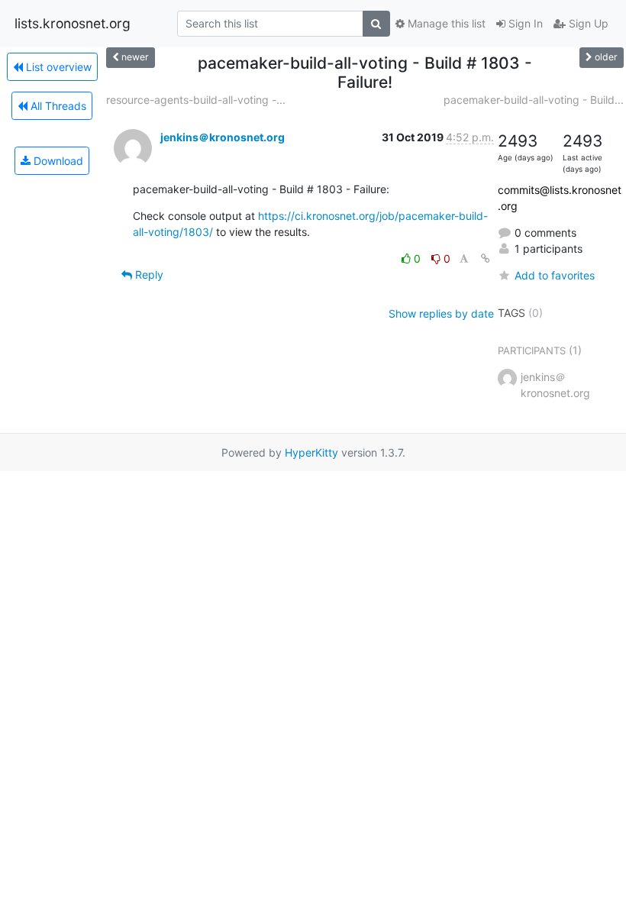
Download (57, 160)
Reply (147, 274)
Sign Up (587, 23)
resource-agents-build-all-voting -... (196, 99)
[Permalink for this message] (485, 258)
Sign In (524, 23)
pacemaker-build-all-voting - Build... (534, 99)
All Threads (56, 105)
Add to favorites (555, 275)
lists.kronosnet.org (73, 23)
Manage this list (445, 23)
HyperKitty (311, 452)
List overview (57, 66)
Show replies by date (441, 313)
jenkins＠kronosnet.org (222, 137)
